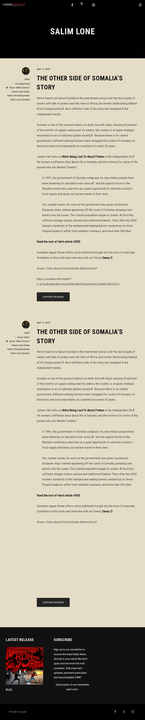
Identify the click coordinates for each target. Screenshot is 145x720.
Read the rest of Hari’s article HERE (58, 241)
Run (9, 690)
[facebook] (72, 5)
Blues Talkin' (24, 337)
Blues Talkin (15, 87)
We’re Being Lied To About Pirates (83, 156)
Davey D (107, 257)
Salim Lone (15, 99)
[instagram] (94, 5)
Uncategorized (22, 84)
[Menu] (140, 5)
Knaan (27, 91)
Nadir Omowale (14, 95)
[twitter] (83, 5)
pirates (26, 95)
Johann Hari (17, 91)
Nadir (27, 79)
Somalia (26, 99)
